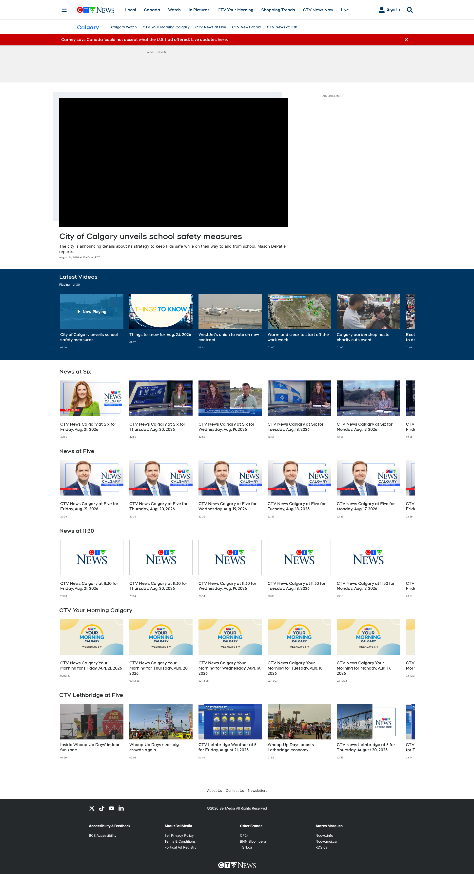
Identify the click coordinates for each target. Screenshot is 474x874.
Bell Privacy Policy (179, 835)
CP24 (244, 835)
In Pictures (199, 10)
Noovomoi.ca (326, 841)
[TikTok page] (102, 808)
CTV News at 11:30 (282, 27)
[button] (405, 321)
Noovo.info (324, 835)
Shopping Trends (278, 10)
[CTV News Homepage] (95, 10)
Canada (152, 10)
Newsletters (257, 790)
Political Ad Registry (180, 847)
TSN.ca (246, 847)
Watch (174, 10)
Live (345, 10)
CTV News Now (318, 10)
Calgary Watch (124, 27)
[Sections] (64, 10)
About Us (214, 790)
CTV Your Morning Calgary (166, 27)
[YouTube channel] (112, 808)
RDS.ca (321, 847)
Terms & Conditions (180, 841)
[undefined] (91, 321)
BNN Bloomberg (253, 841)
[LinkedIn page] (121, 808)
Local (130, 10)
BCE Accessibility (103, 835)
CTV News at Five (210, 27)
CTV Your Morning (235, 10)
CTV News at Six (246, 27)
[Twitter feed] (92, 808)
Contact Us (235, 790)
